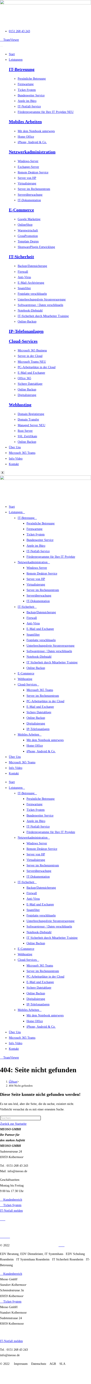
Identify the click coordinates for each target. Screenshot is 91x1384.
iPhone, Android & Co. (41, 751)
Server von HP (36, 579)
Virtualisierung (36, 584)
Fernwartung (34, 529)
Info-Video (16, 458)
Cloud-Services (23, 341)
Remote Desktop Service (42, 573)
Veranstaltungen (10, 1228)
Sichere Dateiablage (39, 712)
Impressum (20, 1245)
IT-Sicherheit (21, 256)
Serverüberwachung (39, 595)
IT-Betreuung (21, 69)
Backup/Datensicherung (41, 612)
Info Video (15, 768)
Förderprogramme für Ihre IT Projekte (51, 556)
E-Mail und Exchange (40, 629)
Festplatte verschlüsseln (41, 640)
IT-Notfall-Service (38, 551)
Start (12, 54)
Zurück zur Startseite (13, 1123)
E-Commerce (21, 209)
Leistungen (16, 59)
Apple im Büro (36, 545)
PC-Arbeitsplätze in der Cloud (45, 701)
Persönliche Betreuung (41, 523)
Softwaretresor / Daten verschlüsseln (49, 651)
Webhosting (20, 404)
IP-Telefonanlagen (26, 331)
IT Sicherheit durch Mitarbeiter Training (52, 662)
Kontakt (14, 464)
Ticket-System (36, 534)
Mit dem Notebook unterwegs (45, 740)
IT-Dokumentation (38, 601)
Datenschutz (37, 1245)
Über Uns (15, 447)
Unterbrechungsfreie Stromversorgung (50, 645)
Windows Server (37, 567)
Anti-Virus (33, 623)
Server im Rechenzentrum (43, 590)
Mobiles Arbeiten (25, 121)
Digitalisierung (36, 723)
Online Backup (36, 668)
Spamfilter (33, 634)
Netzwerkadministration (32, 151)
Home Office (35, 745)
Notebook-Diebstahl (39, 656)
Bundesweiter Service (40, 540)
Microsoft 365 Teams (22, 452)
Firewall (32, 618)
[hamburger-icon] (1, 46)
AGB (52, 1245)
